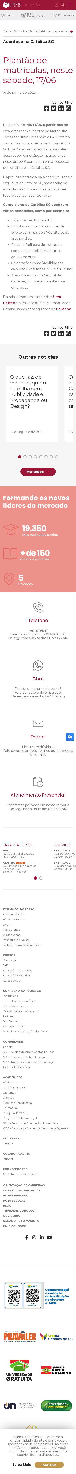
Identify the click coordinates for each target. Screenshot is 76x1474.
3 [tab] (30, 456)
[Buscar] (63, 5)
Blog (17, 31)
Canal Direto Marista (21, 1220)
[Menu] (70, 5)
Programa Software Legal (20, 1118)
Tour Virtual (10, 1021)
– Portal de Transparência (19, 1001)
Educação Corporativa (17, 970)
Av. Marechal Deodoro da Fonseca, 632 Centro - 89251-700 (20, 868)
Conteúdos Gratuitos (21, 1190)
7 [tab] (51, 456)
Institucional (11, 995)
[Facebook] (46, 108)
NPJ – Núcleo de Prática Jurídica (24, 1057)
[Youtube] (49, 1237)
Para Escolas (14, 1200)
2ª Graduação (12, 934)
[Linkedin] (61, 108)
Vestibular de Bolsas (16, 939)
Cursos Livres (11, 980)
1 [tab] (19, 456)
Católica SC (12, 5)
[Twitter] (53, 108)
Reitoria (8, 1016)
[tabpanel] (32, 404)
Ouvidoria (11, 1215)
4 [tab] (35, 456)
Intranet (8, 1143)
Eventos (8, 1097)
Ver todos (35, 471)
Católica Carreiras (14, 1087)
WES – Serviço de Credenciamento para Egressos (35, 1128)
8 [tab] (56, 456)
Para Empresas (15, 1195)
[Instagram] (34, 1237)
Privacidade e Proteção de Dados (25, 1031)
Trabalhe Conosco (19, 1210)
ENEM (7, 924)
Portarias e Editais (14, 1006)
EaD (6, 965)
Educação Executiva (16, 975)
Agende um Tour (14, 1026)
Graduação (10, 960)
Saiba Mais (21, 1465)
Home (7, 31)
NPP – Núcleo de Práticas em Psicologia (29, 1062)
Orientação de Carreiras (24, 1185)
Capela (7, 1046)
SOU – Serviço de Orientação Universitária (30, 1123)
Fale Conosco (14, 1226)
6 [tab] (46, 456)
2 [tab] (25, 456)
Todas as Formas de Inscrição (22, 945)
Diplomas (9, 1092)
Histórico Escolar (14, 919)
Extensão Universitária (17, 1102)
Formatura (10, 1107)
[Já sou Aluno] (57, 5)
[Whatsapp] (68, 108)
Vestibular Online (14, 914)
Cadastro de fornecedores (20, 1174)
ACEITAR (49, 1465)
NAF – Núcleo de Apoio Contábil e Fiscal (29, 1051)
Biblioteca (10, 1082)
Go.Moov (63, 309)
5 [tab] (40, 456)
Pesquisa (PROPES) (15, 1113)
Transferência (12, 929)
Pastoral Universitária (16, 1067)
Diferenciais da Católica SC (20, 1011)
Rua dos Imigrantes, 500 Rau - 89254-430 (18, 855)
